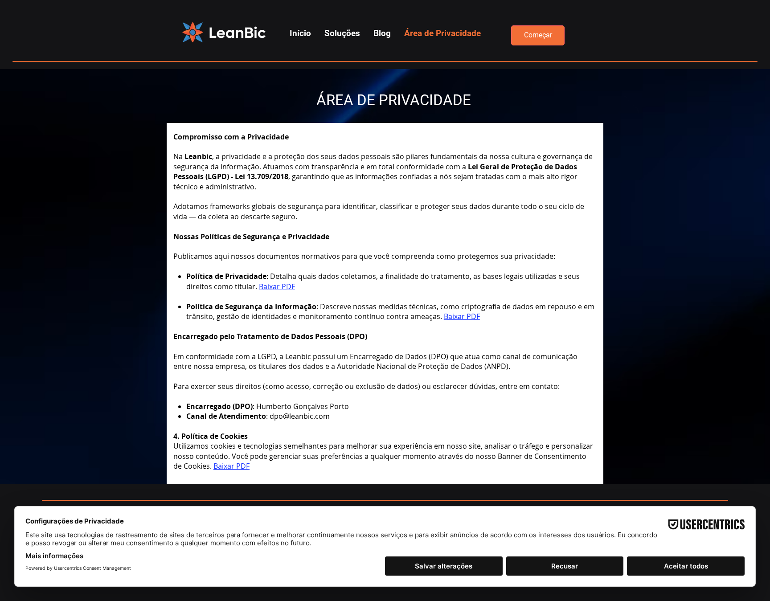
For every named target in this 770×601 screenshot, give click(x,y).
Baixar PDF (277, 286)
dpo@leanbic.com (300, 416)
